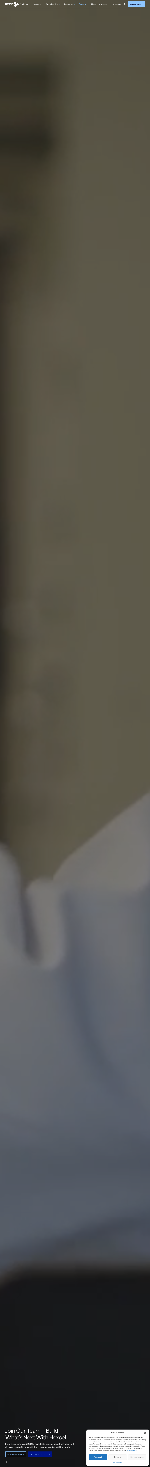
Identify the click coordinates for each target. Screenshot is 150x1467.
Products (24, 4)
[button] (145, 1433)
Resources (68, 4)
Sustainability (52, 4)
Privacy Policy (117, 1462)
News (93, 4)
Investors (117, 4)
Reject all (118, 1457)
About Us (103, 4)
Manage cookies (137, 1457)
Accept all (98, 1457)
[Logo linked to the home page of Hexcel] (12, 4)
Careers (82, 4)
